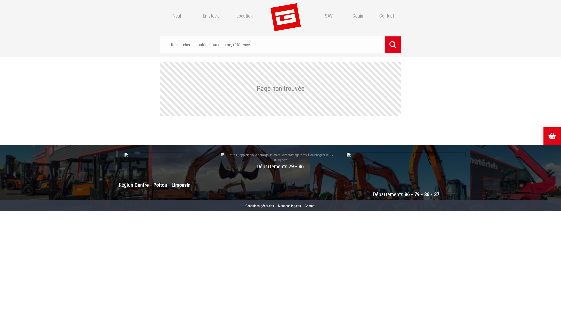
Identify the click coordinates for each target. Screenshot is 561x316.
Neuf (176, 16)
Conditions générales (259, 206)
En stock (211, 16)
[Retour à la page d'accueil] (285, 16)
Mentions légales (289, 206)
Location (244, 16)
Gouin (357, 16)
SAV (329, 16)
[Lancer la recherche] (393, 44)
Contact (386, 16)
